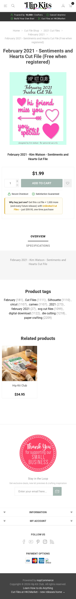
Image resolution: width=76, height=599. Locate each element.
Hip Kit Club (19, 385)
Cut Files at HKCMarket (53, 18)
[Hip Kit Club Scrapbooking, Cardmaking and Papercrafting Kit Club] (19, 363)
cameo (33, 304)
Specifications (38, 245)
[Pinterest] (38, 542)
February (9, 300)
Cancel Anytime (57, 15)
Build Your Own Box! (24, 18)
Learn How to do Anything (38, 588)
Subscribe (57, 491)
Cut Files (30, 300)
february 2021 (20, 309)
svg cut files (45, 309)
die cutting (49, 313)
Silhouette (54, 300)
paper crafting (33, 318)
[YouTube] (31, 542)
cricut (14, 304)
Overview (38, 236)
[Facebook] (24, 542)
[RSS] (52, 542)
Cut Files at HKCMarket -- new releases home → (38, 591)
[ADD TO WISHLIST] (67, 183)
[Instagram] (45, 542)
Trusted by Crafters (28, 15)
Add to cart (41, 183)
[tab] (38, 236)
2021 (52, 304)
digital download (20, 313)
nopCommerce (45, 580)
